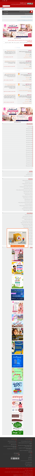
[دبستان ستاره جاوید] (17, 255)
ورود (6, 0)
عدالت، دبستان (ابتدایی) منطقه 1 (28, 214)
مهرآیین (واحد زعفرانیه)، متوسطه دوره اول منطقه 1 (26, 222)
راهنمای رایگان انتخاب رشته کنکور (26, 16)
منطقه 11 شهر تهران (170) (29, 148)
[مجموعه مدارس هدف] (17, 334)
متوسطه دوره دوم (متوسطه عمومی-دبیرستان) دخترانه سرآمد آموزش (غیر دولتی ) (10, 85)
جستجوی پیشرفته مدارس (28, 45)
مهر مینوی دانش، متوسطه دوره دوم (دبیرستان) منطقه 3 (25, 205)
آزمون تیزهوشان (28, 471)
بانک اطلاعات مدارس (25, 42)
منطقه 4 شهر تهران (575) (29, 134)
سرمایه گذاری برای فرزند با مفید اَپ (24, 11)
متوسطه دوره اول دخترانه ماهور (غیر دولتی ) (10, 73)
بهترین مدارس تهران (19, 468)
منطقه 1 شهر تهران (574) (29, 128)
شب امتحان (31, 471)
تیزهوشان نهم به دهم (16, 471)
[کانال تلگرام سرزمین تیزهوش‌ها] (18, 459)
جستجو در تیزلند (7, 6)
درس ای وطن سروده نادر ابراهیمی (12, 442)
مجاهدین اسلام (27, 101)
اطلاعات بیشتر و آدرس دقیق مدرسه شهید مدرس (9, 66)
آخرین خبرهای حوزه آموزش (28, 439)
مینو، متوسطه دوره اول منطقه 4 (28, 204)
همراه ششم (27, 468)
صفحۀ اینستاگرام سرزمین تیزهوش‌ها (25, 20)
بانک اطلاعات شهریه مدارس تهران (28, 176)
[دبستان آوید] (17, 388)
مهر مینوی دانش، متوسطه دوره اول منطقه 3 (27, 208)
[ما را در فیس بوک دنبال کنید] (12, 459)
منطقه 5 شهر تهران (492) (29, 136)
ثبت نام (3, 0)
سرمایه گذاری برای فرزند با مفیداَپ (17, 246)
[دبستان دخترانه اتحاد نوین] (17, 401)
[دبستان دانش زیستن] (17, 282)
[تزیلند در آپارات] (16, 459)
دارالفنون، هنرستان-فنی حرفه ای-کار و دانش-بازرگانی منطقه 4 (25, 202)
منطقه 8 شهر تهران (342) (29, 142)
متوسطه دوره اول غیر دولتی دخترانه (26, 80)
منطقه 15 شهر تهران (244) (29, 156)
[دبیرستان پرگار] (17, 361)
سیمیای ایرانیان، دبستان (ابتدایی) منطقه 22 (27, 183)
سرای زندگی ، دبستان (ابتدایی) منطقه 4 (27, 197)
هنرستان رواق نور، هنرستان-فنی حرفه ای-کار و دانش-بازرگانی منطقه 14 (24, 189)
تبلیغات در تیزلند (30, 459)
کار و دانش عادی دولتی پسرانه (27, 57)
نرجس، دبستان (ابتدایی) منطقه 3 (28, 199)
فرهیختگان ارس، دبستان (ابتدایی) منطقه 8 (27, 196)
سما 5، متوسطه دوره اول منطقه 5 (28, 219)
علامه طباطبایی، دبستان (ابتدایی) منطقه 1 (27, 225)
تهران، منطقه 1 (27, 54)
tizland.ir (21, 475)
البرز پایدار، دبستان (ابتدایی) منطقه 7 (28, 188)
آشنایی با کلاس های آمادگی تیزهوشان (12, 441)
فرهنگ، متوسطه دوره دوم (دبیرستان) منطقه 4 (27, 224)
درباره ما (31, 454)
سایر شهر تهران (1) (30, 126)
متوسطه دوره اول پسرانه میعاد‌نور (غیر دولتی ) (10, 94)
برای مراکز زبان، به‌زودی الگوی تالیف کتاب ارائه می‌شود (26, 450)
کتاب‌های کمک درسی (25, 473)
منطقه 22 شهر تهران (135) (29, 165)
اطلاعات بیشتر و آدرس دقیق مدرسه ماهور (8, 80)
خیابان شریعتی (27, 56)
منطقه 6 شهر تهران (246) (29, 138)
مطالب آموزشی (7, 468)
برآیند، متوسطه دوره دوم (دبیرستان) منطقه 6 (27, 217)
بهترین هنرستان (15, 468)
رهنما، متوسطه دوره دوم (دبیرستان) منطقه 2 (27, 221)
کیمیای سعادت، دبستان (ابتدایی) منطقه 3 (27, 216)
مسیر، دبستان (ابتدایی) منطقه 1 (28, 182)
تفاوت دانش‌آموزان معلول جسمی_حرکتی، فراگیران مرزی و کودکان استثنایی (9, 447)
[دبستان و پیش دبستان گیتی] (17, 30)
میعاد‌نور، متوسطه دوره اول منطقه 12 (28, 185)
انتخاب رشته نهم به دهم (7, 471)
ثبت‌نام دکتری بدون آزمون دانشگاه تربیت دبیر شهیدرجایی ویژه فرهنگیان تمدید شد (25, 448)
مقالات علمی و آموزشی (14, 439)
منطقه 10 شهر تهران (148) (29, 146)
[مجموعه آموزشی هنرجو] (17, 415)
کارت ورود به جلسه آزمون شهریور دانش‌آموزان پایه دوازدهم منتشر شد (25, 443)
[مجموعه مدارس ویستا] (17, 428)
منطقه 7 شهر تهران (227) (29, 140)
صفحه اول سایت (31, 468)
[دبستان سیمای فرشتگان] (17, 320)
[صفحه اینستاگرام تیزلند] (14, 459)
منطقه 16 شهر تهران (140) (29, 158)
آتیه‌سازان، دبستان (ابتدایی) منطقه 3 (28, 193)
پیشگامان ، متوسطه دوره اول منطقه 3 (27, 210)
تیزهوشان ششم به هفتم (22, 471)
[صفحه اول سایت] (30, 4)
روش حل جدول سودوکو (13, 444)
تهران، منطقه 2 (27, 77)
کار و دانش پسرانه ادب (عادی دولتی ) (11, 50)
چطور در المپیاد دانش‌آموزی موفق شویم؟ (11, 448)
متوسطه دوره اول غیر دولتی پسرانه (27, 102)
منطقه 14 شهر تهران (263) (29, 154)
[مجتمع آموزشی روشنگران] (17, 347)
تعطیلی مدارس (31, 470)
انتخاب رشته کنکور (30, 473)
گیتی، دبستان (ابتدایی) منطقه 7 (28, 194)
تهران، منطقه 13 (27, 86)
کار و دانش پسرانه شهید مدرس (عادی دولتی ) (10, 61)
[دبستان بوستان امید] (17, 374)
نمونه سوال (24, 468)
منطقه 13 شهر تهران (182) (29, 152)
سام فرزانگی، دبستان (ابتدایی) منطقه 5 (27, 207)
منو (3, 8)
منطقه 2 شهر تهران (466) (29, 130)
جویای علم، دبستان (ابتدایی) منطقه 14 (27, 227)
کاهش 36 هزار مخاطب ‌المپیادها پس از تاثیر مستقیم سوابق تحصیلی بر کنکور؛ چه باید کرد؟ (25, 446)
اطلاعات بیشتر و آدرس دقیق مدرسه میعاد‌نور (9, 102)
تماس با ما (30, 455)
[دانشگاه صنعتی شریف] (17, 295)
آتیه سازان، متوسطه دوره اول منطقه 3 (27, 191)
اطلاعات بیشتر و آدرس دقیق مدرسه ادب (8, 56)
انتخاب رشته (12, 471)
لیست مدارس (11, 468)
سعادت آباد (27, 79)
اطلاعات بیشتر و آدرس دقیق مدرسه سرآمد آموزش (9, 91)
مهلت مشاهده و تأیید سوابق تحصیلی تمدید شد (26, 441)
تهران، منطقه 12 (27, 99)
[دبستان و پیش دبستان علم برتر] (17, 268)
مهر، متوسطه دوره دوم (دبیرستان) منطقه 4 (27, 180)
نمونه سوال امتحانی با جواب (28, 13)
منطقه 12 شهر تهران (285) (29, 150)
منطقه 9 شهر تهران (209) (29, 144)
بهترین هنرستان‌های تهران (29, 174)
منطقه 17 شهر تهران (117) (29, 160)
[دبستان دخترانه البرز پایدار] (17, 307)
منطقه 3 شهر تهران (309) (29, 132)
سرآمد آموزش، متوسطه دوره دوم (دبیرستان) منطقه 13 (26, 186)
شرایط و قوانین (30, 457)
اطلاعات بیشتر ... (5, 11)
